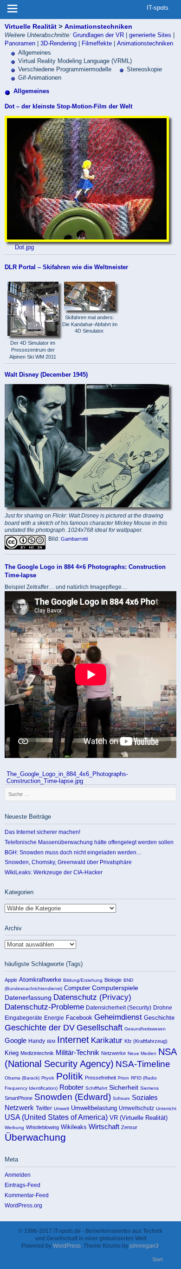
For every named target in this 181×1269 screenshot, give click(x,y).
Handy (36, 1041)
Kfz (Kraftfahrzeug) (146, 1041)
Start (157, 1259)
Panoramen (20, 43)
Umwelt (61, 1108)
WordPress (67, 1246)
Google (15, 1040)
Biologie (113, 980)
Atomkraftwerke (40, 979)
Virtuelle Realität (31, 26)
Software (121, 1098)
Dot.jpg (24, 247)
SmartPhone (18, 1098)
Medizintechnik (37, 1053)
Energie (54, 1018)
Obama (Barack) (22, 1077)
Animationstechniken (98, 26)
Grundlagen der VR (98, 35)
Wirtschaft (104, 1126)
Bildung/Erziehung (83, 980)
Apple (11, 980)
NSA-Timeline (143, 1064)
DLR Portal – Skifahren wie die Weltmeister (66, 267)
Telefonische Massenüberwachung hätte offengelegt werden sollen (89, 842)
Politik (69, 1076)
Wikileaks (74, 1127)
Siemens (149, 1088)
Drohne (162, 1007)
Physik (47, 1077)
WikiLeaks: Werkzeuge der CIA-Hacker (54, 872)
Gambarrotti (74, 539)
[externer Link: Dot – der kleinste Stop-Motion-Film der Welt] (87, 240)
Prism (123, 1077)
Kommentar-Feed (27, 1195)
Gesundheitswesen (145, 1028)
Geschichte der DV (40, 1027)
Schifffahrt (96, 1088)
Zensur (129, 1127)
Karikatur (107, 1040)
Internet (73, 1040)
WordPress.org (23, 1205)
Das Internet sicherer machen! (42, 832)
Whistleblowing (42, 1127)
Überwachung (35, 1137)
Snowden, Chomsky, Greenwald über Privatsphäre (68, 862)
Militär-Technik (77, 1052)
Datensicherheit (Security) (118, 1007)
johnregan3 (144, 1246)
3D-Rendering (58, 43)
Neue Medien (142, 1053)
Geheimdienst (118, 1017)
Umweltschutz (136, 1108)
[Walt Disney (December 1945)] (87, 505)
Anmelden (18, 1175)
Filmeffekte (97, 43)
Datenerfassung (28, 997)
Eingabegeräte (23, 1018)
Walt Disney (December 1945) (46, 374)
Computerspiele (115, 987)
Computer (77, 988)
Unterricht (166, 1108)
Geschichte (159, 1017)
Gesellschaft (100, 1027)
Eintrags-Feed (22, 1185)
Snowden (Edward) (72, 1097)
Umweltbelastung (94, 1108)
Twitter (44, 1108)
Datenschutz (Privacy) (92, 997)
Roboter (71, 1087)
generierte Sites (150, 35)
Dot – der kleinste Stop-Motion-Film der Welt (68, 106)
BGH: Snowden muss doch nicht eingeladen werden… (73, 852)
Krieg (12, 1053)
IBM (51, 1041)
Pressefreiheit (100, 1077)
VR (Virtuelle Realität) (139, 1117)
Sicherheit (123, 1087)
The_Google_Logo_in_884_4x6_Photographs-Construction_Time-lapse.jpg (67, 777)
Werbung (14, 1127)
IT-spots (157, 7)
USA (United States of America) (56, 1117)
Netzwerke (113, 1053)
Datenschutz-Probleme (44, 1007)
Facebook (79, 1017)
